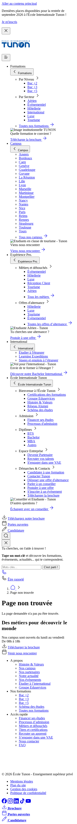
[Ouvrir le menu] (6, 57)
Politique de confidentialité (28, 793)
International (35, 112)
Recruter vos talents (40, 458)
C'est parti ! (51, 567)
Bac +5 (32, 91)
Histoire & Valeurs (39, 402)
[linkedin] (17, 802)
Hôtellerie (34, 108)
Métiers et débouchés (33, 726)
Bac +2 (32, 83)
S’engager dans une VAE (36, 737)
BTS (30, 433)
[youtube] (28, 802)
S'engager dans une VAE (44, 462)
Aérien (32, 101)
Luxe (30, 116)
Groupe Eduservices (41, 398)
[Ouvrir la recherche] (6, 536)
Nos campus (27, 668)
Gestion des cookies (23, 789)
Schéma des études (40, 410)
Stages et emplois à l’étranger (38, 360)
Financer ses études (40, 420)
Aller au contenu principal (19, 3)
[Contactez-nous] (4, 573)
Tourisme (33, 120)
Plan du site (18, 785)
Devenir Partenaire (40, 455)
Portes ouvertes (18, 524)
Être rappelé (16, 579)
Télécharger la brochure (43, 495)
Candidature (16, 530)
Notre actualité (28, 676)
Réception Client (38, 283)
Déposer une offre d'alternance (48, 480)
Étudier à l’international (34, 683)
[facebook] (5, 802)
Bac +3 (32, 87)
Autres (31, 445)
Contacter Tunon (38, 476)
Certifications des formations (46, 394)
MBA (31, 441)
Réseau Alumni (37, 406)
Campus (15, 143)
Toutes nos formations (34, 710)
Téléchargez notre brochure (26, 518)
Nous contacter (29, 741)
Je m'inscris (9, 22)
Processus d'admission (42, 423)
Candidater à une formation (45, 472)
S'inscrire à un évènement (44, 491)
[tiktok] (23, 802)
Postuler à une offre (40, 488)
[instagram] (11, 802)
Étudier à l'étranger (31, 352)
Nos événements (30, 680)
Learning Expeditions (33, 356)
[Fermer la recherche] (6, 543)
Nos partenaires (29, 672)
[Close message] (6, 30)
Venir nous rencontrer (22, 653)
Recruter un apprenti (32, 733)
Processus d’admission (34, 722)
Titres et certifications (33, 730)
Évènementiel (36, 104)
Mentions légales (21, 781)
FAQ (22, 745)
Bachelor (33, 437)
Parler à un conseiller (41, 484)
